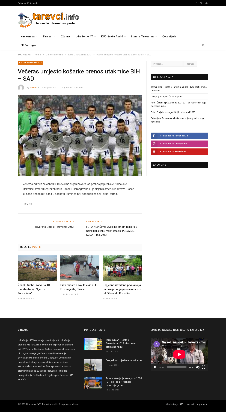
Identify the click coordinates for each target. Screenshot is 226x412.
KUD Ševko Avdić (112, 36)
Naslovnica (27, 36)
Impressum (202, 404)
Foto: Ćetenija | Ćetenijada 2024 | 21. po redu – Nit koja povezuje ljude (124, 382)
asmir (33, 87)
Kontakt (190, 404)
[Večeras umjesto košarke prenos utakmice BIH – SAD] (80, 136)
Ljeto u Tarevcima (142, 36)
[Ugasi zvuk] (198, 367)
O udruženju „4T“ (174, 404)
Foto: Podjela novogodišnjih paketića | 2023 (173, 112)
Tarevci (47, 36)
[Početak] (155, 367)
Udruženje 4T (84, 36)
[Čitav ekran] (203, 367)
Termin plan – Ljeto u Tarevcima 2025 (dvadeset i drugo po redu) (121, 343)
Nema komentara (74, 87)
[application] (179, 354)
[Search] (203, 45)
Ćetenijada (169, 36)
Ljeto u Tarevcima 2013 (30, 63)
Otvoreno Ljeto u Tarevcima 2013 (54, 226)
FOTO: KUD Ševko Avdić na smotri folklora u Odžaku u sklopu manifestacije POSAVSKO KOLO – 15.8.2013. (111, 230)
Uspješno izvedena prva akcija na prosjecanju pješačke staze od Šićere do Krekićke (122, 289)
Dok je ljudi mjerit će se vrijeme (166, 96)
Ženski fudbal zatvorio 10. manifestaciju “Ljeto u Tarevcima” (34, 289)
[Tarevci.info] (49, 19)
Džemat (65, 36)
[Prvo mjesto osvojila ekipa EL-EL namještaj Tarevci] (79, 268)
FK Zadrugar (28, 45)
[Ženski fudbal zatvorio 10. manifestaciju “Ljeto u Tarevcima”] (37, 268)
